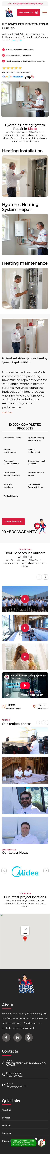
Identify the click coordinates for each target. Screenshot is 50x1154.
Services (6, 1118)
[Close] (25, 929)
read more (17, 40)
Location (6, 1125)
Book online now (26, 12)
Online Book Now (13, 521)
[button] (45, 577)
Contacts (6, 1133)
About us (6, 1110)
